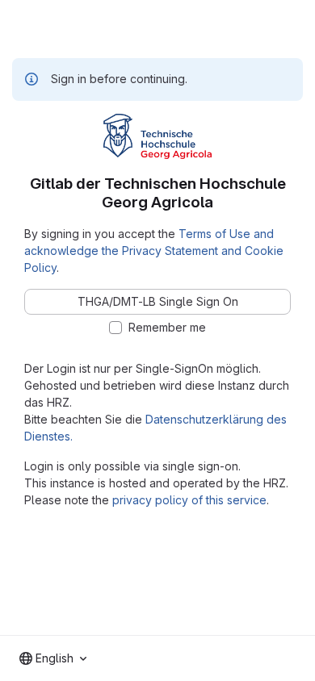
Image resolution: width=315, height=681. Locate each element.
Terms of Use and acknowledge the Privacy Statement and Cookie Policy (154, 250)
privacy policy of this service (189, 500)
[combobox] (53, 658)
